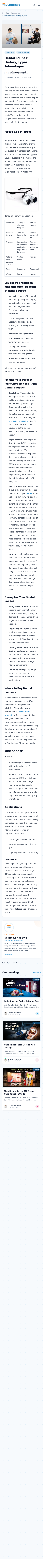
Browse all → (36, 972)
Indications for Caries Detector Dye (21, 1001)
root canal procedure (18, 421)
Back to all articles (11, 963)
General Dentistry (23, 52)
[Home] (2, 13)
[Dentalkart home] (11, 5)
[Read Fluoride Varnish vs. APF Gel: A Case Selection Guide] (37, 1106)
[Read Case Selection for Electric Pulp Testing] (37, 1060)
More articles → (10, 954)
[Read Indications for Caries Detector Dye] (37, 1013)
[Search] (34, 5)
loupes (29, 493)
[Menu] (39, 5)
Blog (7, 13)
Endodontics (16, 13)
